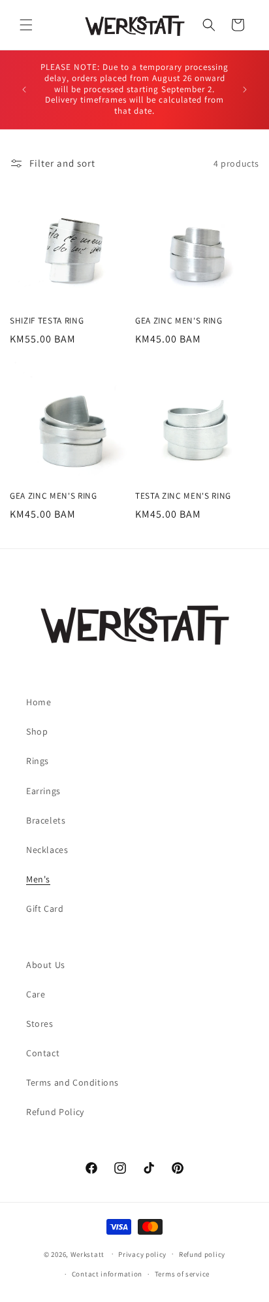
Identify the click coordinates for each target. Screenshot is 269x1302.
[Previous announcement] (24, 89)
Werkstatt (87, 1253)
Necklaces (47, 850)
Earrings (43, 791)
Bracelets (45, 820)
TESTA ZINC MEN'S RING (183, 496)
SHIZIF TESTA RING (47, 321)
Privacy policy (142, 1254)
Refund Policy (55, 1112)
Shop (37, 731)
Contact (42, 1053)
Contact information (107, 1273)
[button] (26, 24)
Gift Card (44, 908)
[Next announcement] (244, 89)
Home (38, 702)
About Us (45, 965)
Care (35, 994)
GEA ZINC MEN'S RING (179, 321)
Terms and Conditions (72, 1082)
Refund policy (202, 1254)
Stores (40, 1023)
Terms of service (182, 1273)
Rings (37, 761)
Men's (38, 879)
